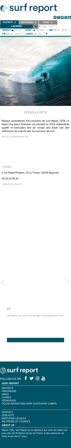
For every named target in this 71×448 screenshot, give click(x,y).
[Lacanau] (46, 34)
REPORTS (7, 388)
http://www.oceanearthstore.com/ (15, 136)
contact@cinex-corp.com (12, 184)
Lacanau (16, 26)
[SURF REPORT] (19, 372)
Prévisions (9, 391)
